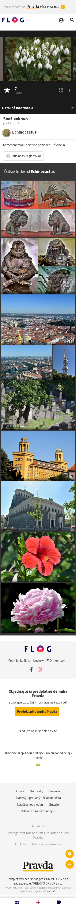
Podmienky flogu (19, 660)
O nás (20, 791)
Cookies (20, 844)
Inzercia (54, 791)
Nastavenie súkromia (46, 844)
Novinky (38, 660)
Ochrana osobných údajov (38, 811)
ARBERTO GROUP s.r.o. (46, 883)
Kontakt (60, 660)
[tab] (38, 106)
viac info (51, 891)
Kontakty (36, 791)
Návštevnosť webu (30, 804)
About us (38, 826)
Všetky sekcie (50, 7)
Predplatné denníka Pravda (37, 711)
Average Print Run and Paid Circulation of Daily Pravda (38, 835)
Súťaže (54, 804)
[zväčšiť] (61, 90)
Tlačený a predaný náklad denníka (38, 798)
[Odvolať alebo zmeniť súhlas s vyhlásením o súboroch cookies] (69, 854)
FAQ (49, 660)
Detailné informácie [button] (17, 108)
